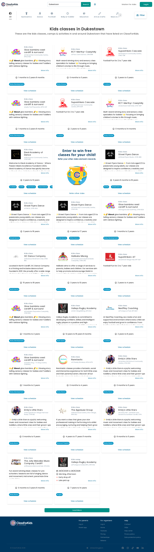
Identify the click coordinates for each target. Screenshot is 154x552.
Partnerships (105, 537)
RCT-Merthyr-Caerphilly (83, 51)
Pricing (103, 534)
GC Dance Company (35, 256)
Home (103, 527)
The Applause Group (82, 410)
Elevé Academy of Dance (33, 153)
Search (86, 4)
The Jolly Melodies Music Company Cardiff (37, 462)
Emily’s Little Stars (127, 358)
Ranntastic (77, 359)
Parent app (83, 527)
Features (104, 531)
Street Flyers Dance (128, 154)
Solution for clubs (129, 4)
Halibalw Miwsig (79, 256)
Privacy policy (129, 534)
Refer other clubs (77, 193)
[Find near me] (95, 4)
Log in (146, 4)
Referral (103, 541)
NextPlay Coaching (128, 308)
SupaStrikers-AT (126, 257)
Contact (127, 524)
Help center (128, 531)
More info (45, 70)
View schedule (30, 91)
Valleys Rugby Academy (83, 308)
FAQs (126, 527)
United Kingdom (96, 548)
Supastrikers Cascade (130, 50)
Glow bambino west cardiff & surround (34, 51)
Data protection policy (132, 537)
